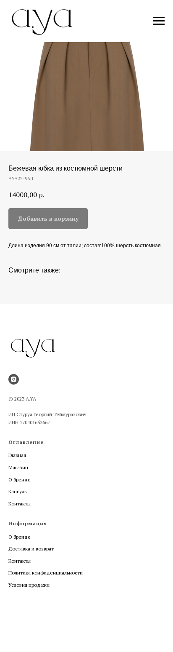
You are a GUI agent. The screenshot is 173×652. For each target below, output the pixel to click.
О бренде (19, 479)
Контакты (19, 503)
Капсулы (18, 491)
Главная (17, 455)
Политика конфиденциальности (45, 572)
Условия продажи (29, 585)
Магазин (18, 467)
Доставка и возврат (31, 548)
